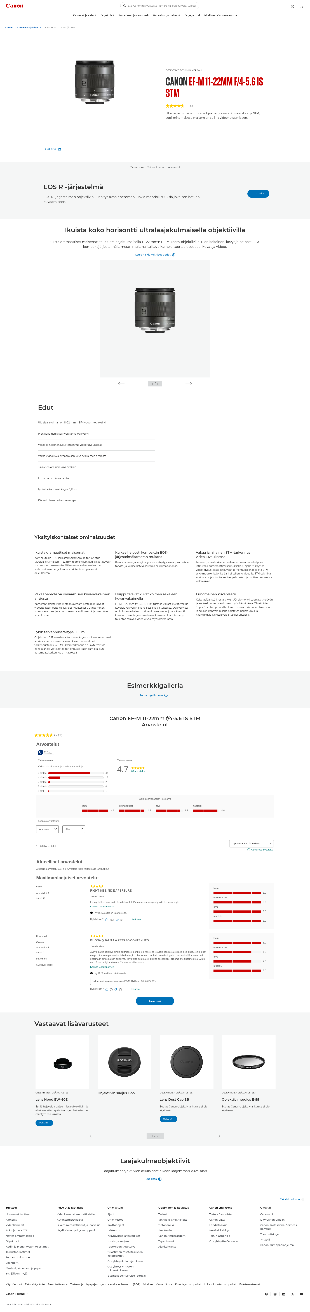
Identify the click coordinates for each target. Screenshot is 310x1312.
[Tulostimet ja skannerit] (150, 15)
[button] (121, 384)
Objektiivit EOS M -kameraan (184, 70)
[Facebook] (266, 1294)
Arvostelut (174, 167)
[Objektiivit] (115, 15)
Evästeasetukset (249, 1284)
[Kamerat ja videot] (97, 15)
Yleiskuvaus (137, 167)
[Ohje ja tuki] (201, 15)
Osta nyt (44, 1123)
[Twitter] (292, 1294)
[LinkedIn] (283, 1294)
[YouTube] (301, 1294)
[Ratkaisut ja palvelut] (181, 15)
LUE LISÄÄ (258, 194)
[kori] (301, 6)
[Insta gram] (275, 1294)
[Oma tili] (292, 6)
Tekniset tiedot (156, 167)
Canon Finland (15, 1293)
